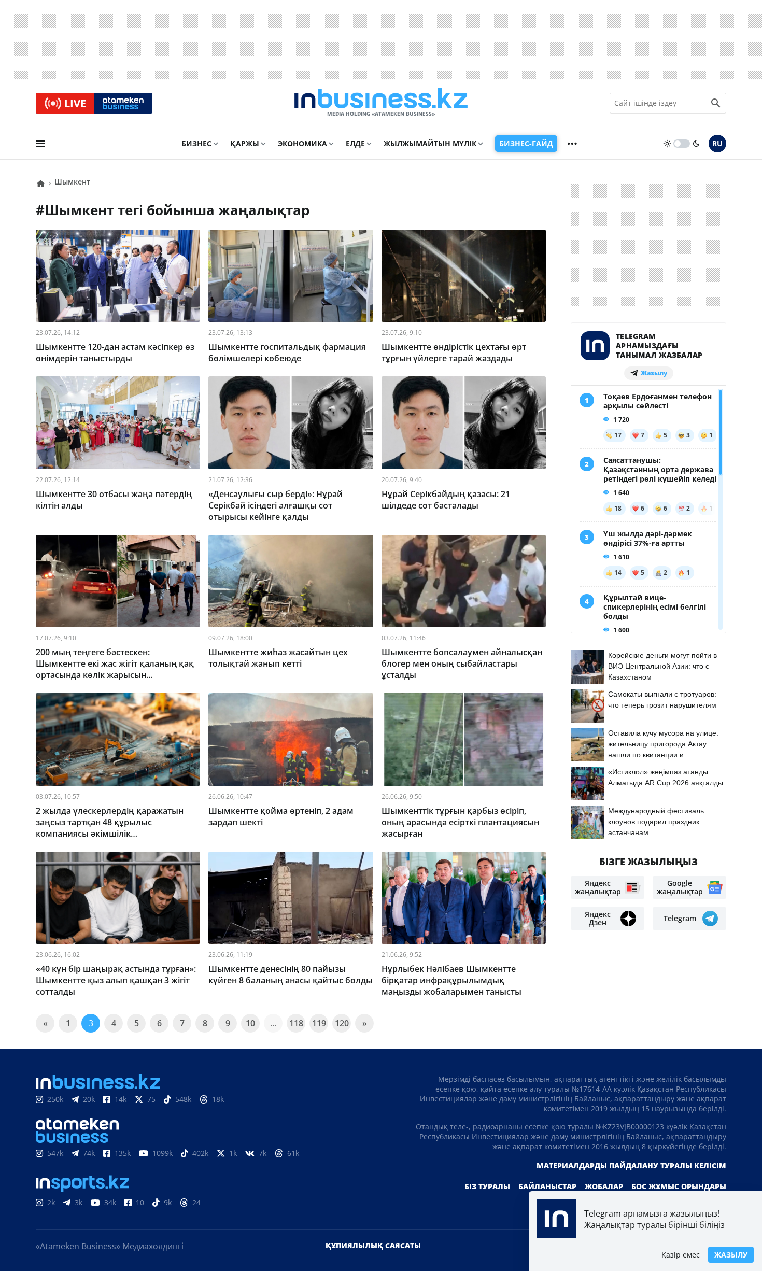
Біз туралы (487, 1186)
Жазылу (730, 1255)
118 (296, 1023)
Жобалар (604, 1186)
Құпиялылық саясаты (373, 1245)
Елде (355, 143)
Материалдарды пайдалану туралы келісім (631, 1165)
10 (250, 1023)
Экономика (302, 143)
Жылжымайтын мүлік (430, 143)
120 (342, 1023)
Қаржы (244, 143)
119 (319, 1023)
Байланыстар (547, 1186)
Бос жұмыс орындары (678, 1186)
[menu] (40, 143)
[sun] (667, 143)
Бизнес (196, 143)
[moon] (696, 143)
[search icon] (715, 103)
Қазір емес (680, 1255)
